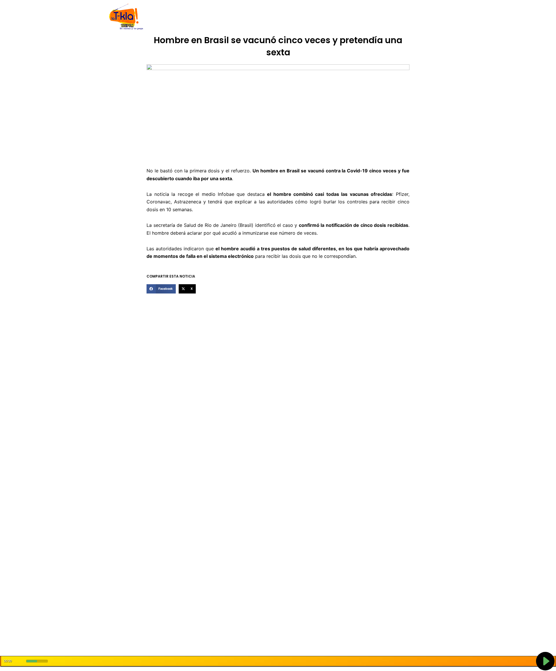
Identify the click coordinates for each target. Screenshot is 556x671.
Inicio (170, 17)
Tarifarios (335, 17)
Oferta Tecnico (407, 17)
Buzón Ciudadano (368, 17)
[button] (161, 288)
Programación (305, 17)
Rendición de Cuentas (264, 17)
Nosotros (190, 17)
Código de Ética (221, 17)
